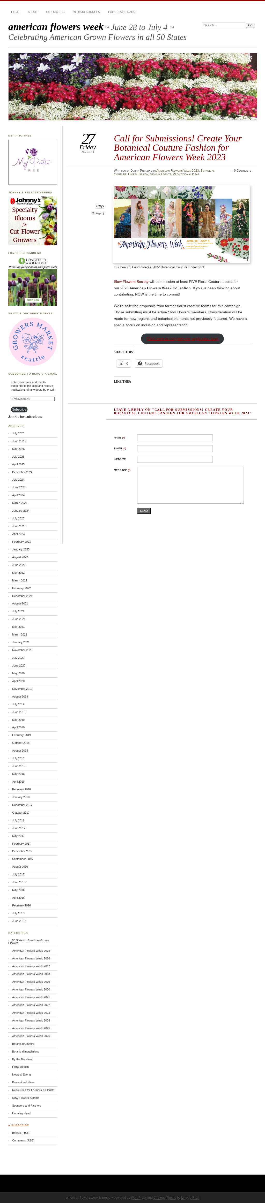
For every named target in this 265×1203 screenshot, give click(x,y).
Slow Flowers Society (131, 282)
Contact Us (55, 11)
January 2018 (21, 797)
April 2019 (18, 727)
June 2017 (18, 828)
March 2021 (19, 634)
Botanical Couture (23, 1043)
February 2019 (21, 735)
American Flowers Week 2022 (31, 1005)
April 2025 (18, 464)
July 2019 (18, 704)
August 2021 (20, 603)
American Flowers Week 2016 (31, 958)
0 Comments (242, 170)
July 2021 (18, 611)
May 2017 (18, 835)
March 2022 (19, 580)
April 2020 (18, 681)
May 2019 (18, 719)
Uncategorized (21, 1113)
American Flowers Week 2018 (31, 973)
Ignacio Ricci (190, 1197)
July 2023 (18, 518)
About (33, 11)
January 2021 (21, 642)
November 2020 (22, 650)
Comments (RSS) (23, 1140)
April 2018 (18, 781)
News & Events (160, 174)
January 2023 (21, 549)
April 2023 (18, 533)
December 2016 (22, 851)
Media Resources (86, 11)
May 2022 (18, 572)
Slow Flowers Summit (25, 1097)
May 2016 (18, 889)
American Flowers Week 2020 (31, 989)
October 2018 (21, 742)
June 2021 (18, 619)
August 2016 (20, 866)
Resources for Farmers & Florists (33, 1090)
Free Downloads (121, 11)
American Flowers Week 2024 (31, 1020)
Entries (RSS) (21, 1132)
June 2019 (18, 712)
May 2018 (18, 773)
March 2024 (19, 502)
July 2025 (18, 456)
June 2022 (18, 564)
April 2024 (18, 495)
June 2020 (18, 665)
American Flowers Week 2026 (31, 1036)
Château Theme (164, 1197)
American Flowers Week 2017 (31, 966)
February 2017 (21, 843)
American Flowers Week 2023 (177, 170)
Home (15, 11)
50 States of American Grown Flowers (28, 942)
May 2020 (18, 673)
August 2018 (20, 750)
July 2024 (18, 479)
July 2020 (18, 657)
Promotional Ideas (186, 174)
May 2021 (18, 626)
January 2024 (21, 510)
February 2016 (21, 905)
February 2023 (21, 541)
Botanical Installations (25, 1051)
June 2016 (18, 882)
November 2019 (22, 688)
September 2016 (22, 858)
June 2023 (18, 526)
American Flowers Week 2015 (31, 950)
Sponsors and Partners (26, 1105)
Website (120, 459)
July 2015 (18, 913)
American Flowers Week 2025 (31, 1028)
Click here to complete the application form (182, 339)
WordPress (138, 1197)
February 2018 (21, 789)
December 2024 (22, 472)
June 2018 (18, 766)
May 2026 (18, 448)
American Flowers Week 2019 (31, 981)
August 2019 (20, 696)
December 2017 (22, 804)
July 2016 (18, 874)
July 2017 (18, 820)
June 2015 (18, 920)
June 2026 (18, 441)
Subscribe (19, 409)
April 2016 (18, 897)
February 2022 (21, 588)
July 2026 (18, 433)
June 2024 (18, 487)
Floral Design (138, 174)
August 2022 (20, 557)
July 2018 (18, 758)
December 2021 (22, 595)
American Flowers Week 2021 (31, 997)
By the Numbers (22, 1059)
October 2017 (21, 812)
